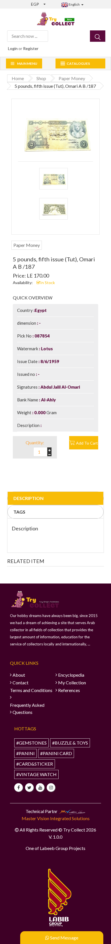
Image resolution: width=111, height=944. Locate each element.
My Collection (72, 682)
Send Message (63, 937)
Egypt (41, 310)
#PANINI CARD (56, 753)
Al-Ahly (48, 399)
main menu (27, 63)
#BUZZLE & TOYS (70, 742)
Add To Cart (87, 443)
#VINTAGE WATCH (36, 774)
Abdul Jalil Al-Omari (60, 386)
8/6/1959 (49, 361)
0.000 (39, 412)
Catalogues (78, 63)
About (19, 675)
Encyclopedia (71, 675)
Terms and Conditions (31, 690)
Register (30, 48)
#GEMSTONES (31, 742)
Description (28, 498)
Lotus (46, 348)
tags (19, 511)
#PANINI (25, 753)
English (74, 4)
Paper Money (26, 245)
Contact (20, 682)
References (69, 690)
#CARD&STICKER (34, 763)
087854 (42, 335)
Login (13, 48)
